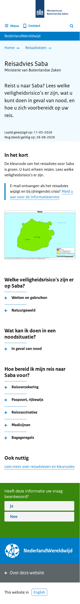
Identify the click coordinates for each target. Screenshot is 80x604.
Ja (11, 505)
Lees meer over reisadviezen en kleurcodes (39, 466)
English (39, 592)
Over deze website (27, 573)
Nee (14, 516)
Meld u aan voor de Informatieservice (41, 194)
